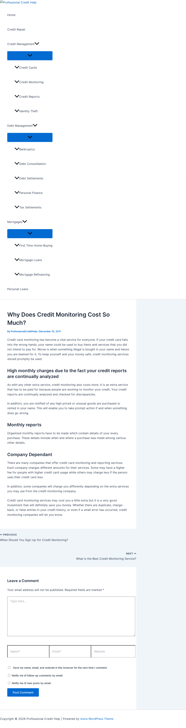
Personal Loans (17, 289)
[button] (37, 44)
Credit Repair (16, 29)
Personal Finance (31, 193)
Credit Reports (29, 96)
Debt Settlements (31, 178)
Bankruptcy (27, 149)
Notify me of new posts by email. (31, 683)
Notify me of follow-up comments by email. (37, 675)
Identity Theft (28, 111)
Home (11, 15)
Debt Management (20, 125)
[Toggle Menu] (29, 55)
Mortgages (14, 222)
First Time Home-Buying (35, 245)
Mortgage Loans (30, 260)
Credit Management (21, 44)
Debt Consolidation (32, 164)
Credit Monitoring (31, 82)
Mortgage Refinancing (34, 274)
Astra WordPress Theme (96, 719)
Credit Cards (28, 67)
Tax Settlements (30, 207)
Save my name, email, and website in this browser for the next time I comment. (60, 667)
